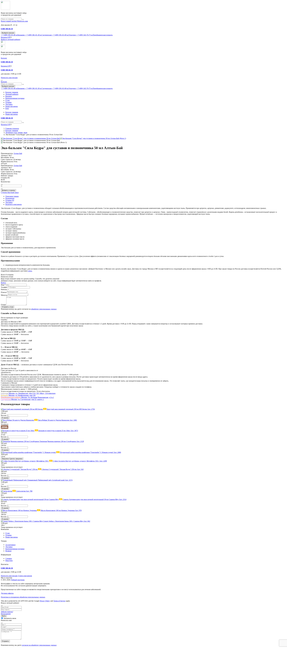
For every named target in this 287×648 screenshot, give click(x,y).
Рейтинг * (5, 289)
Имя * (3, 285)
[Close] (2, 605)
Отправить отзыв (7, 307)
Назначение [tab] (9, 198)
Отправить (5, 641)
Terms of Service (59, 601)
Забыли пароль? (7, 612)
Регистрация (6, 614)
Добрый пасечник (18, 580)
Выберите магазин (8, 33)
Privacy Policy (45, 601)
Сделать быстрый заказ (10, 192)
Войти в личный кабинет (10, 39)
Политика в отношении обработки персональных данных (23, 597)
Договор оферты (7, 593)
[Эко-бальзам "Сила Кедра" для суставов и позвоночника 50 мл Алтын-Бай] (30, 138)
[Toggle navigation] (2, 80)
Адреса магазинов (25, 576)
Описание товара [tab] (12, 196)
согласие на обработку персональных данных (39, 645)
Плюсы (4, 292)
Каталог (4, 58)
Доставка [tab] (8, 202)
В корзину (5, 418)
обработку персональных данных (44, 309)
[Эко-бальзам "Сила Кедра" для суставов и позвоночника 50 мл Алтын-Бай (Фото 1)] (93, 138)
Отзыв (3, 305)
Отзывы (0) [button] (5, 178)
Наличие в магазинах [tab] (13, 204)
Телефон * (5, 287)
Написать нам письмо (9, 576)
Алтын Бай (18, 153)
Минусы (4, 295)
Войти (3, 283)
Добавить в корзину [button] (8, 190)
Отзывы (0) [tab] (9, 200)
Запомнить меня (10, 618)
